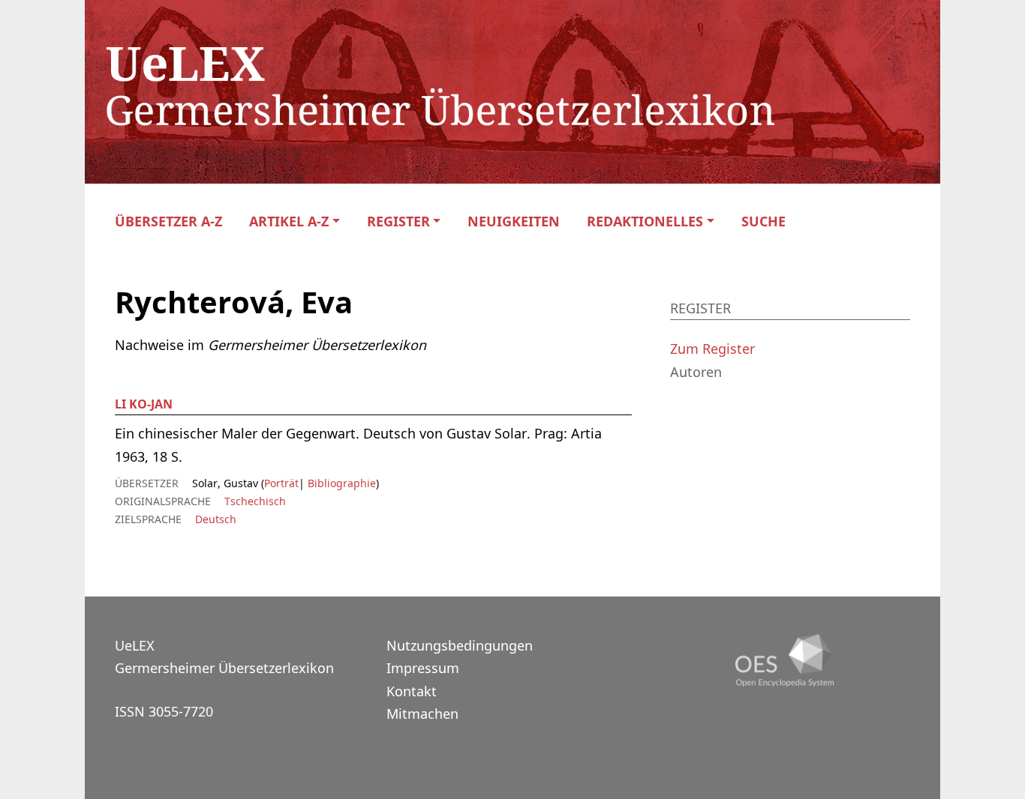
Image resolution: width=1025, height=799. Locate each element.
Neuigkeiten (513, 221)
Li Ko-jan (144, 404)
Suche (763, 221)
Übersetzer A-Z (168, 221)
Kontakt (411, 691)
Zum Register (712, 349)
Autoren (696, 372)
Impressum (422, 668)
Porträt (281, 483)
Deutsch (215, 519)
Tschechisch (255, 501)
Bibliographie (340, 483)
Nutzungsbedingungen (459, 645)
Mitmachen (422, 714)
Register (398, 221)
